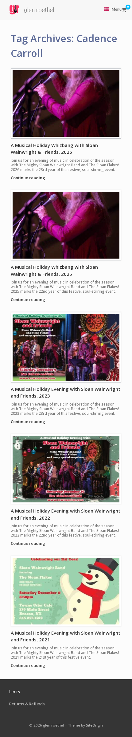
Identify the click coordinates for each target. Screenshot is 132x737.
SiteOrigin (94, 725)
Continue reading (28, 177)
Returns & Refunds (27, 704)
